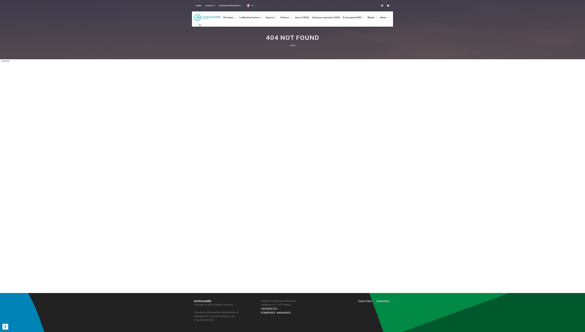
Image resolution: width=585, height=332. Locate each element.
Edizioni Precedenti (230, 6)
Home (198, 6)
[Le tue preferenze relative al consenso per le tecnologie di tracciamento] (5, 327)
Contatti (210, 6)
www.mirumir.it (284, 312)
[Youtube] (388, 5)
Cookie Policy (383, 301)
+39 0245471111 (269, 308)
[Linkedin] (382, 5)
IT (252, 6)
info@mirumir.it (268, 312)
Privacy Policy (365, 301)
